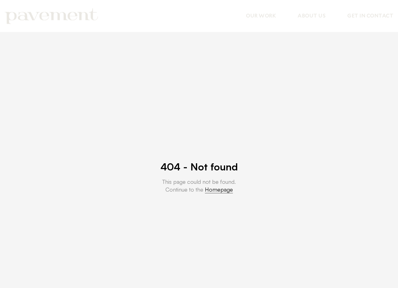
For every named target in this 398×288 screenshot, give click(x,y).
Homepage (219, 189)
